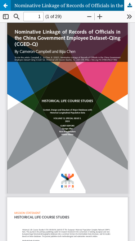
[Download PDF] (129, 5)
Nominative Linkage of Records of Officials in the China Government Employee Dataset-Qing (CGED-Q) (74, 5)
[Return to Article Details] (5, 5)
